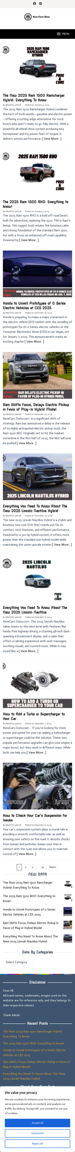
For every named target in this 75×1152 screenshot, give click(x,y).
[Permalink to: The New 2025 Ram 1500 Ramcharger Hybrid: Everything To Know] (37, 68)
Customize (37, 1133)
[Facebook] (35, 4)
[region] (37, 1119)
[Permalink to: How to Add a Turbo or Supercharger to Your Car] (37, 686)
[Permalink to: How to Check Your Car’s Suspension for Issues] (37, 788)
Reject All (37, 1143)
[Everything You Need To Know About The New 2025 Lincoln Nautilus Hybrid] (67, 938)
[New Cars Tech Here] (37, 16)
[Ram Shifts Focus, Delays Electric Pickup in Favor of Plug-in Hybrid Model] (67, 924)
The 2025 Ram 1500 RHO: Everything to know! (33, 1043)
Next (51, 867)
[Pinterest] (40, 4)
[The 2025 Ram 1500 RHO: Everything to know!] (67, 898)
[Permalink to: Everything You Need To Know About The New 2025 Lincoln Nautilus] (37, 580)
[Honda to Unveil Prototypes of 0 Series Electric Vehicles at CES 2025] (67, 911)
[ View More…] (51, 138)
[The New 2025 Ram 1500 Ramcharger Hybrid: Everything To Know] (67, 884)
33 (43, 867)
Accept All (37, 1123)
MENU (65, 33)
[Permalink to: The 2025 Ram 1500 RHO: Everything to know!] (37, 174)
